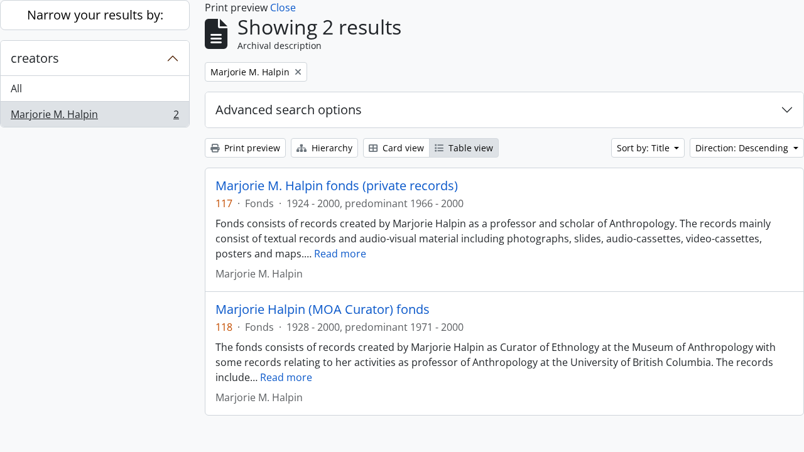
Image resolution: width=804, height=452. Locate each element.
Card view (402, 148)
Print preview (251, 148)
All (16, 88)
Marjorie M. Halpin (94, 117)
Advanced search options (288, 109)
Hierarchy (330, 148)
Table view (469, 148)
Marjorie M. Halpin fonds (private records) (336, 185)
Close (283, 7)
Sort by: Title (644, 148)
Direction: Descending (743, 148)
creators (35, 58)
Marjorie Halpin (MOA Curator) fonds (322, 309)
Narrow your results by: (95, 14)
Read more (340, 254)
